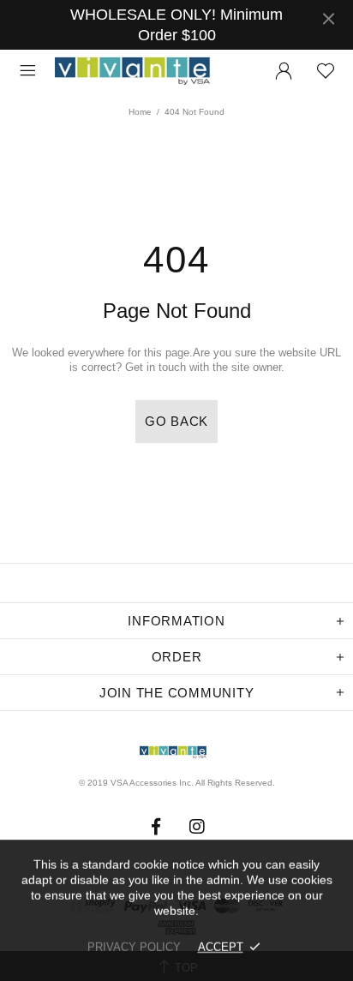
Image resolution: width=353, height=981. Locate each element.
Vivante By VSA (140, 71)
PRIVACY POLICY (134, 947)
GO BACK (176, 421)
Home (140, 112)
